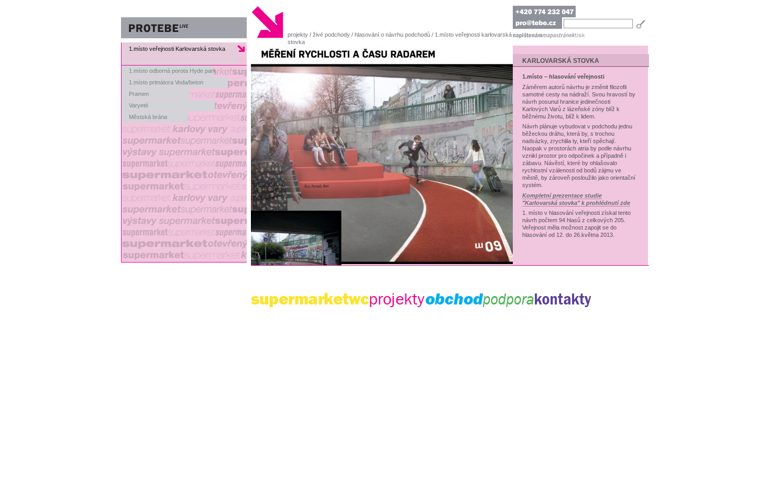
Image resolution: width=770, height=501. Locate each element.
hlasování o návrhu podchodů (392, 34)
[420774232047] (544, 11)
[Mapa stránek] (558, 34)
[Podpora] (509, 300)
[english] (584, 11)
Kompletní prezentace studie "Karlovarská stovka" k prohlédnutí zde (576, 199)
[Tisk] (580, 34)
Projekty (298, 34)
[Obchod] (454, 300)
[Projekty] (397, 300)
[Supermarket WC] (310, 300)
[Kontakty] (563, 300)
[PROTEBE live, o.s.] (184, 22)
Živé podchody (331, 34)
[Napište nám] (527, 34)
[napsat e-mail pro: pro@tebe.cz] (537, 23)
